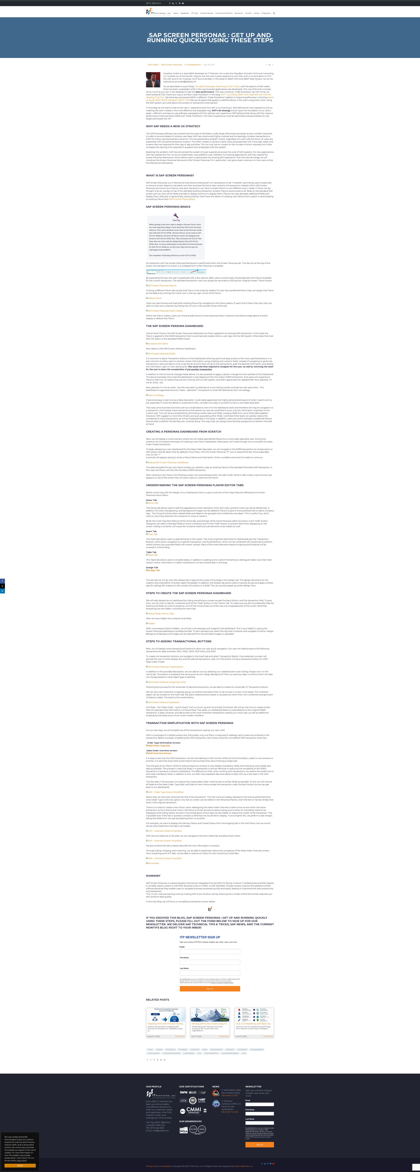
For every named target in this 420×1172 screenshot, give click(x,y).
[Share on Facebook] (2, 581)
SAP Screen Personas (171, 65)
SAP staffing (189, 1053)
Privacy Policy (152, 1166)
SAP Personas (154, 1053)
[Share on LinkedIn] (2, 590)
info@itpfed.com (161, 1130)
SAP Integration (256, 1049)
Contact (248, 13)
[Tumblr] (157, 1060)
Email (182, 947)
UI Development (193, 65)
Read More (180, 1036)
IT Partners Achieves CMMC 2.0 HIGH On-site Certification (231, 1105)
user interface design (230, 1053)
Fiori (150, 1049)
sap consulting (216, 1049)
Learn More (22, 1161)
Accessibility (165, 1166)
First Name (184, 957)
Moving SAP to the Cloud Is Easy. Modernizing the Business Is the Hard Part (210, 1024)
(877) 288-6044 (153, 3)
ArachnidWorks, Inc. (243, 1166)
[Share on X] (2, 586)
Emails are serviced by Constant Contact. (222, 982)
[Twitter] (176, 3)
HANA (159, 1049)
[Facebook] (169, 3)
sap (205, 1049)
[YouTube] (183, 3)
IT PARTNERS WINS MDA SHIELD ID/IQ (231, 1091)
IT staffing (183, 1049)
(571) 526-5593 (157, 1128)
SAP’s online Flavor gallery (182, 199)
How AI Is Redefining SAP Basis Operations (254, 1024)
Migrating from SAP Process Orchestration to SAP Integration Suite (166, 1024)
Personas (195, 1049)
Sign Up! (210, 988)
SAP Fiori (230, 1049)
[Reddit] (164, 1060)
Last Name (184, 968)
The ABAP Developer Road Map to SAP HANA (216, 86)
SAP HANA (153, 65)
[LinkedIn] (173, 3)
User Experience (211, 1053)
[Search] (274, 12)
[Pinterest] (154, 1060)
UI (199, 1053)
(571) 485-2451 (158, 1125)
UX (244, 1053)
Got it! (20, 1166)
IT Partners (170, 1049)
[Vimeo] (179, 3)
